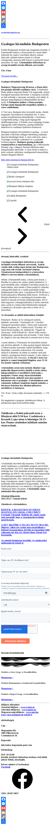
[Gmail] (25, 12)
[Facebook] (25, 3)
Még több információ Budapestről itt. (17, 160)
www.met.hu (32, 712)
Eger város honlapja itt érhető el (16, 715)
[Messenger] (25, 8)
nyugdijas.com (10, 32)
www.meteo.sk (29, 710)
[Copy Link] (25, 21)
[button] (9, 76)
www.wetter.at (27, 707)
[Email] (25, 17)
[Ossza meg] (25, 26)
